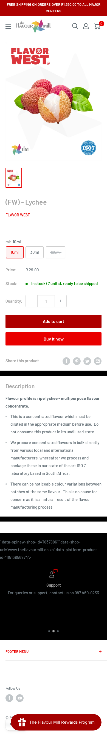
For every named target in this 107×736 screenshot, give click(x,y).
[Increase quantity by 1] (60, 301)
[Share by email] (98, 360)
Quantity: (13, 301)
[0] (97, 26)
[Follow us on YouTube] (20, 698)
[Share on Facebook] (66, 360)
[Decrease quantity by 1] (31, 301)
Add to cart (53, 321)
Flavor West (17, 215)
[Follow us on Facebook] (9, 698)
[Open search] (75, 26)
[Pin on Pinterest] (77, 360)
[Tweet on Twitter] (87, 360)
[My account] (86, 26)
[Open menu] (8, 26)
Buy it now (54, 338)
